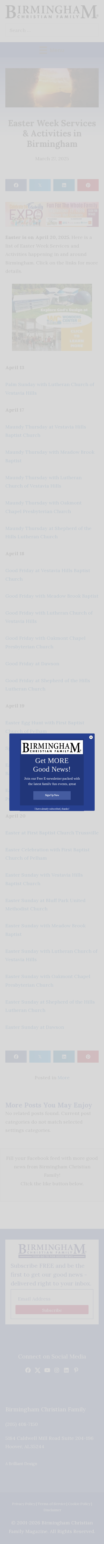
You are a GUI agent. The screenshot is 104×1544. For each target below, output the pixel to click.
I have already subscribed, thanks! (52, 809)
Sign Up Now (52, 795)
